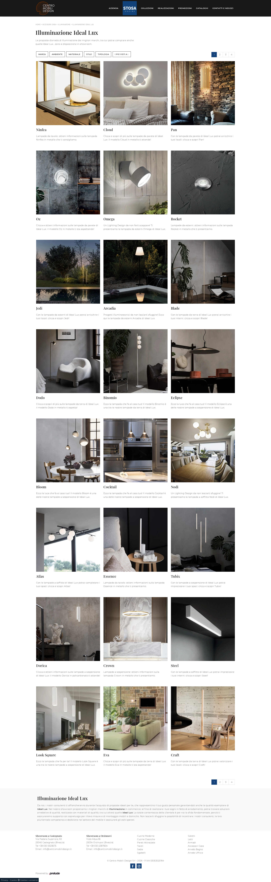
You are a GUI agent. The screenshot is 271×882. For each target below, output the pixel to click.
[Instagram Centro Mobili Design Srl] (139, 865)
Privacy (4, 880)
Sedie (140, 849)
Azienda (113, 8)
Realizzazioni (166, 8)
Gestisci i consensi (29, 880)
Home (38, 24)
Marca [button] (42, 54)
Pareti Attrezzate (146, 842)
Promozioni (185, 8)
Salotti (191, 836)
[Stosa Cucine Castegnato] (130, 8)
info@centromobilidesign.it (57, 849)
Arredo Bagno (195, 849)
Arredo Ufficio (195, 852)
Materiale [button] (74, 54)
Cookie (13, 880)
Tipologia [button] (103, 54)
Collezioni (147, 8)
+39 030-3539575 (47, 846)
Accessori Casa (49, 24)
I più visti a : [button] (122, 54)
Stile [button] (89, 54)
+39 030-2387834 (99, 846)
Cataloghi (202, 8)
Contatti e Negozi (222, 8)
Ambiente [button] (57, 54)
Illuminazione (64, 24)
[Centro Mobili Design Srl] (45, 8)
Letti (190, 839)
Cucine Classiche (146, 839)
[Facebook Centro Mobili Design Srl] (132, 865)
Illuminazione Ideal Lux (83, 24)
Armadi (192, 842)
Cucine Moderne (145, 836)
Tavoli (140, 846)
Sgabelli (141, 852)
